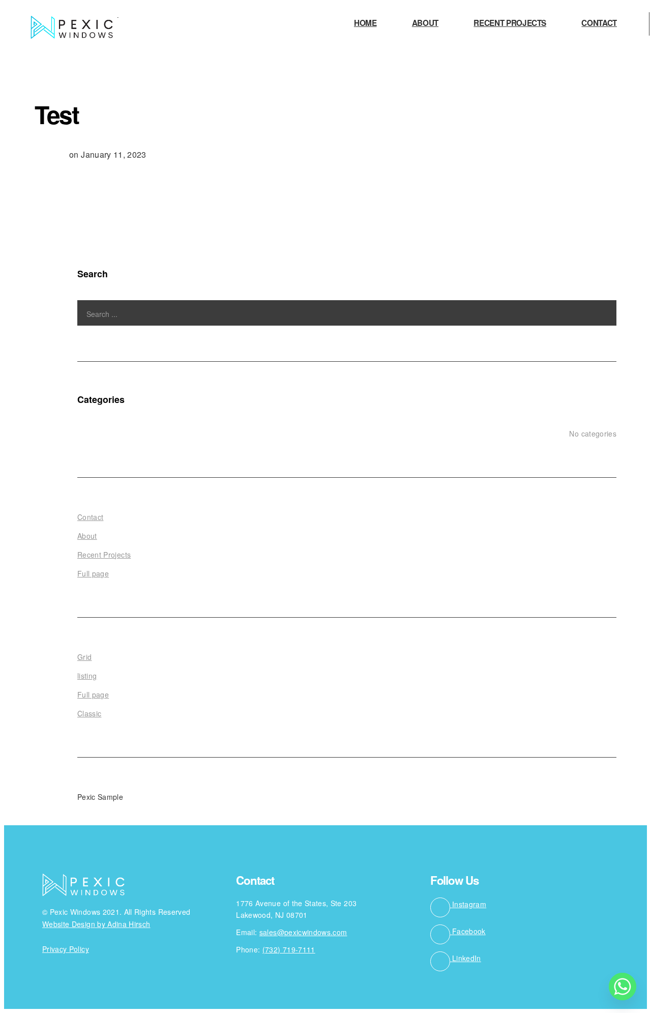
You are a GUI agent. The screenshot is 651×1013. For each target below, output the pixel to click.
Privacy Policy (65, 949)
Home (365, 23)
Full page (93, 573)
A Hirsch (51, 154)
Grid (84, 657)
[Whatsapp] (622, 986)
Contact (599, 23)
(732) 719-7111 (288, 949)
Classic (89, 713)
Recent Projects (510, 23)
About (425, 23)
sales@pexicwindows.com (303, 932)
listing (87, 676)
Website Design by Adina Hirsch (96, 924)
